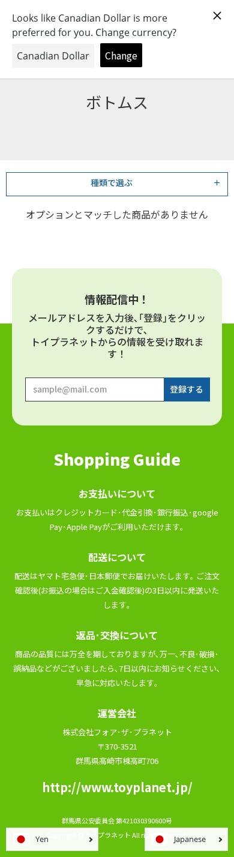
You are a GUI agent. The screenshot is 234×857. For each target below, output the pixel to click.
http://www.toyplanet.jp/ (117, 787)
